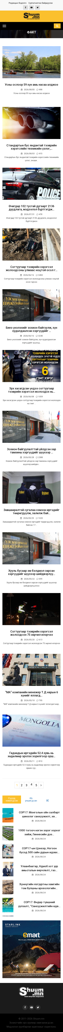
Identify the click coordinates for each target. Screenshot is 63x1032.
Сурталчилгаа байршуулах (40, 3)
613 (40, 640)
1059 (40, 397)
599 (40, 579)
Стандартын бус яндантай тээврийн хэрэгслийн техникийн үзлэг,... (31, 147)
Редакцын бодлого (17, 3)
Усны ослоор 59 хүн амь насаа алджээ (31, 84)
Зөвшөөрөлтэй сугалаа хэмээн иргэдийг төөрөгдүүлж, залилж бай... (31, 511)
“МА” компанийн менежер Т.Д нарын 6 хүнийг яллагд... (31, 694)
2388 (40, 457)
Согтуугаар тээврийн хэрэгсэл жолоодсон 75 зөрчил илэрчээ (31, 633)
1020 (40, 518)
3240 (40, 336)
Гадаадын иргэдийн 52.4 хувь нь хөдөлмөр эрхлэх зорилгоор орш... (31, 754)
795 (40, 700)
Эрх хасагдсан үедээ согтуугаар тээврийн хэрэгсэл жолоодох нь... (31, 390)
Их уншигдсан (31, 799)
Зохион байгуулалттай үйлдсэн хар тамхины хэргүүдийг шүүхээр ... (31, 450)
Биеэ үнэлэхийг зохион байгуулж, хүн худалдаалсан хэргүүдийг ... (31, 329)
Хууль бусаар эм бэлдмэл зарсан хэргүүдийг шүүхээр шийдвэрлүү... (31, 572)
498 (40, 89)
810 (40, 761)
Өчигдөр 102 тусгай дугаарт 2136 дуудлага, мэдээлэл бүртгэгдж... (31, 207)
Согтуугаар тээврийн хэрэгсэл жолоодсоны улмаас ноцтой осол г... (31, 268)
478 (40, 214)
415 (40, 153)
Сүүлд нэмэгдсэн (12, 799)
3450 (40, 275)
